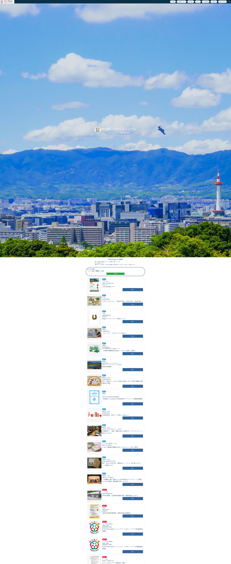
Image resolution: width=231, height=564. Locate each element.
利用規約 (214, 1)
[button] (229, 1)
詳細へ (132, 289)
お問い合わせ (222, 1)
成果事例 (191, 1)
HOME (172, 1)
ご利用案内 (205, 1)
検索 (116, 273)
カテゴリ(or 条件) (91, 269)
